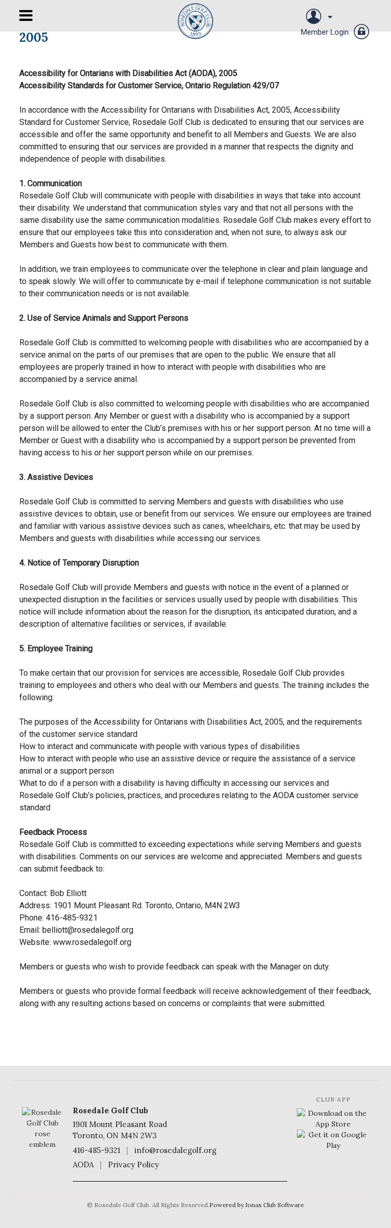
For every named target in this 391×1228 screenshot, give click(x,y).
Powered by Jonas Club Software (256, 1205)
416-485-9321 (96, 1150)
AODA (83, 1164)
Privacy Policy (133, 1164)
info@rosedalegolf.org (175, 1150)
